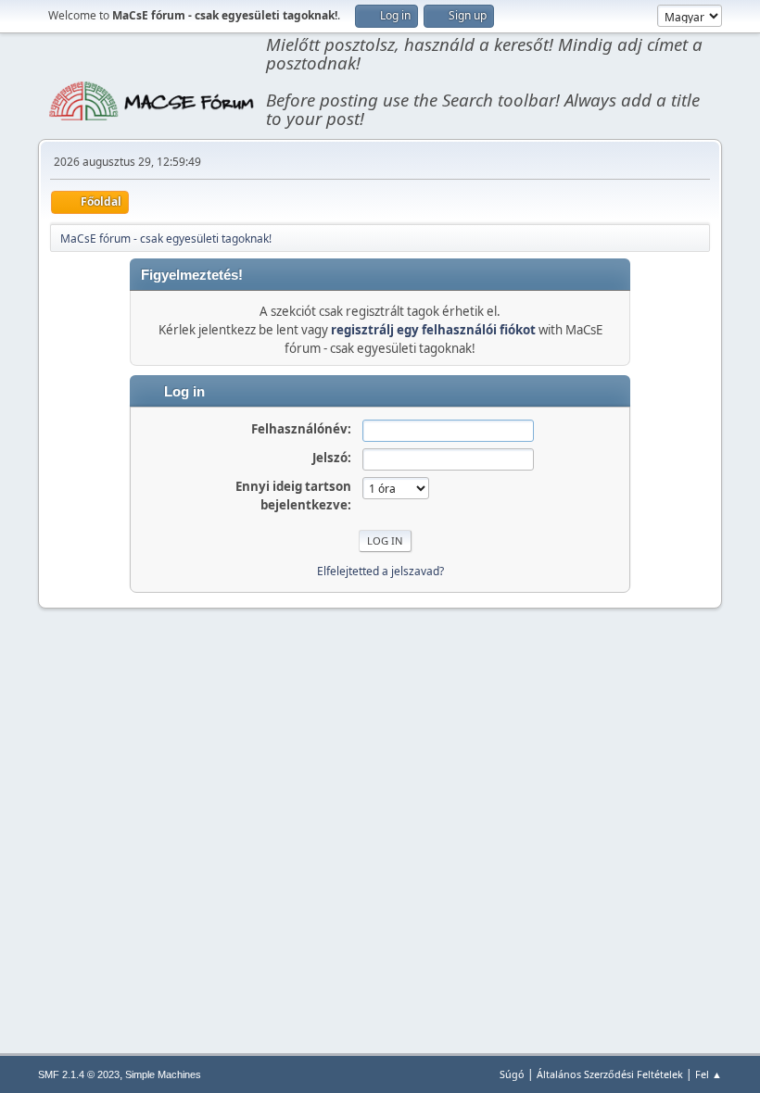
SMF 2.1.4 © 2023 (79, 1074)
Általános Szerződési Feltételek (610, 1074)
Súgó (512, 1074)
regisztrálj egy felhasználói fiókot (433, 329)
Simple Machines (163, 1074)
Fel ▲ (708, 1074)
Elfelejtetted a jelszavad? (380, 571)
